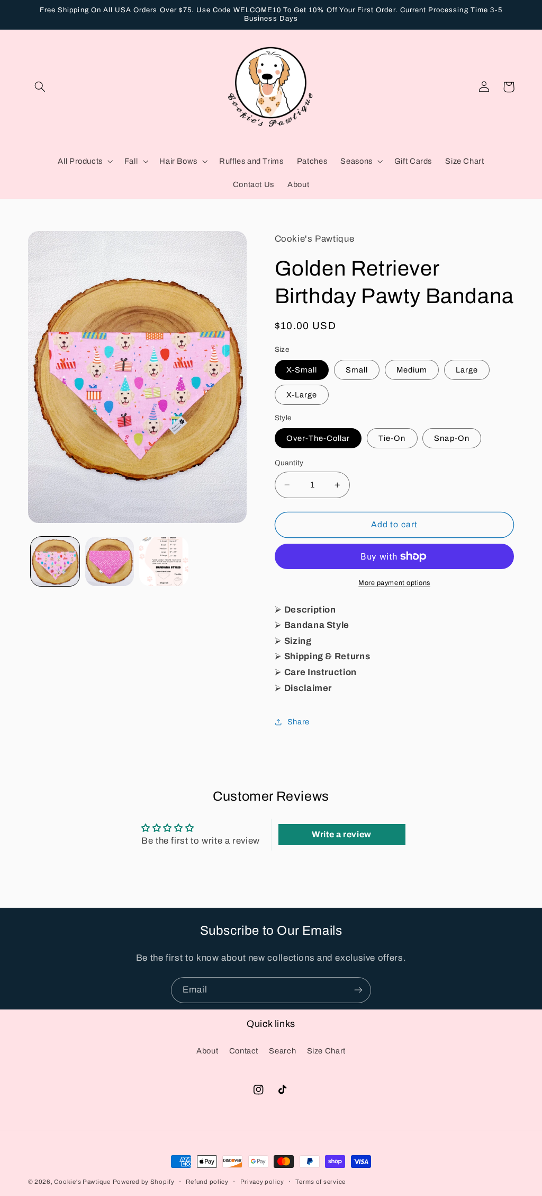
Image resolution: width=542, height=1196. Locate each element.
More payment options (394, 583)
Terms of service (320, 1182)
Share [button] (298, 721)
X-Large (301, 395)
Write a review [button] (342, 834)
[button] (40, 87)
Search (282, 1051)
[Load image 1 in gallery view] (55, 561)
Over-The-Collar (318, 438)
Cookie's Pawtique (82, 1182)
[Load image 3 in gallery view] (163, 561)
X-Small (301, 370)
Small (357, 370)
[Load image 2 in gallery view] (109, 561)
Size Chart (326, 1051)
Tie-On (391, 438)
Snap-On (451, 438)
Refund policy (207, 1182)
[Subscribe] (358, 990)
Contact (243, 1051)
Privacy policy (262, 1182)
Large (467, 370)
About (207, 1051)
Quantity (289, 463)
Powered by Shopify (144, 1182)
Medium (411, 370)
